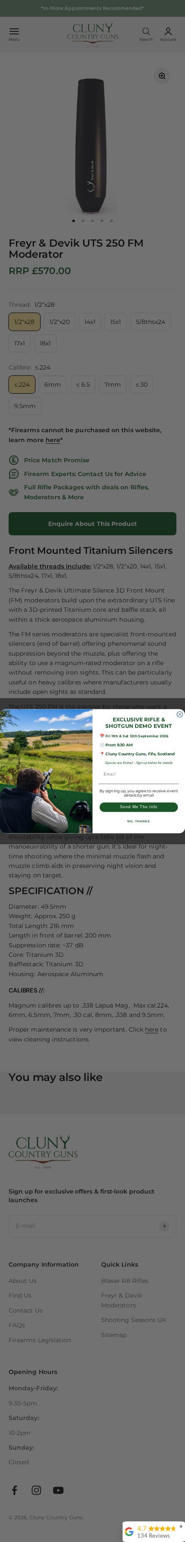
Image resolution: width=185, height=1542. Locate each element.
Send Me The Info (138, 807)
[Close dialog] (179, 714)
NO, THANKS (138, 821)
